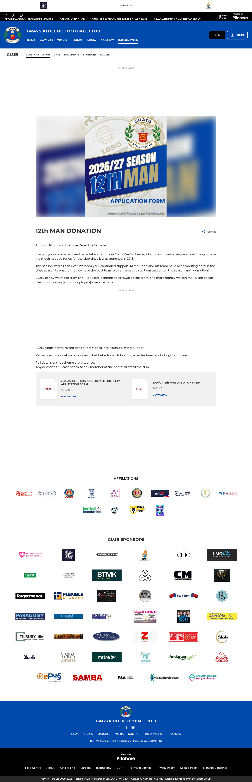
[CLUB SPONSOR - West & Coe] (107, 637)
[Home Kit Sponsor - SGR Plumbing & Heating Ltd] (208, 6)
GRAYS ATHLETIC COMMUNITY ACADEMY (177, 19)
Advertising (67, 767)
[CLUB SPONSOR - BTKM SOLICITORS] (107, 576)
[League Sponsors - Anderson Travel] (183, 658)
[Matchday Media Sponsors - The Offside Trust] (30, 576)
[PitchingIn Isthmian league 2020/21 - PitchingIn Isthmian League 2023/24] (183, 637)
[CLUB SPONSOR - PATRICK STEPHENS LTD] (222, 596)
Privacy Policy (166, 767)
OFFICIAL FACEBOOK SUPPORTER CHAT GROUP (119, 19)
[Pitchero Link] (240, 18)
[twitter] (13, 15)
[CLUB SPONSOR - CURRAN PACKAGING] (145, 576)
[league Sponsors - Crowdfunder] (164, 678)
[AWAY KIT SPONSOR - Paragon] (30, 617)
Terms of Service (140, 767)
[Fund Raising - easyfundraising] (203, 678)
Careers (85, 767)
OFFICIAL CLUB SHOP (72, 19)
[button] (31, 40)
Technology (103, 767)
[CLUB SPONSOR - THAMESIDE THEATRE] (183, 617)
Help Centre (33, 767)
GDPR (120, 767)
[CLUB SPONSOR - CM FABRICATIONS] (183, 576)
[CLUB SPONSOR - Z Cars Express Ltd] (145, 637)
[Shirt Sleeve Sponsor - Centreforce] (126, 6)
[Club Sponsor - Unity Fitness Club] (222, 576)
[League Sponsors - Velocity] (222, 637)
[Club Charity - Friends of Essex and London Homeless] (30, 555)
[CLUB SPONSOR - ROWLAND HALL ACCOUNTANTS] (68, 617)
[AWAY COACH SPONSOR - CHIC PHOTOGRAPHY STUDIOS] (183, 555)
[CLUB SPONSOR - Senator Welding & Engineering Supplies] (107, 617)
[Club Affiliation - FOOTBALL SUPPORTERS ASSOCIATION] (126, 678)
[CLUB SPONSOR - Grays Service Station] (107, 596)
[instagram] (21, 15)
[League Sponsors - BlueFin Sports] (30, 658)
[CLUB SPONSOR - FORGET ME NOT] (30, 596)
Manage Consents (215, 767)
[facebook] (6, 15)
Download (68, 396)
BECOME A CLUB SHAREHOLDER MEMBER (28, 19)
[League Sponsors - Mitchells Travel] (145, 658)
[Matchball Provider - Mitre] (107, 658)
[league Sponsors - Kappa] (222, 658)
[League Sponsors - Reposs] (49, 678)
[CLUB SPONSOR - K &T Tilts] (183, 596)
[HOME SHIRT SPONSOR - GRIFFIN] (43, 6)
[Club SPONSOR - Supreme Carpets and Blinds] (145, 617)
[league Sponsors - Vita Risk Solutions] (68, 658)
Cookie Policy (189, 767)
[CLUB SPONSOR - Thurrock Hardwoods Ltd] (68, 637)
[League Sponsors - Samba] (87, 678)
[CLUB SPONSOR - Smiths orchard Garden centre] (222, 617)
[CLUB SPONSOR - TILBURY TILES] (30, 637)
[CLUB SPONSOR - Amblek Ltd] (68, 576)
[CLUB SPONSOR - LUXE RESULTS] (145, 596)
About (50, 767)
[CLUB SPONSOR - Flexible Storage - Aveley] (68, 596)
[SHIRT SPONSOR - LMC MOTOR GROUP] (222, 555)
